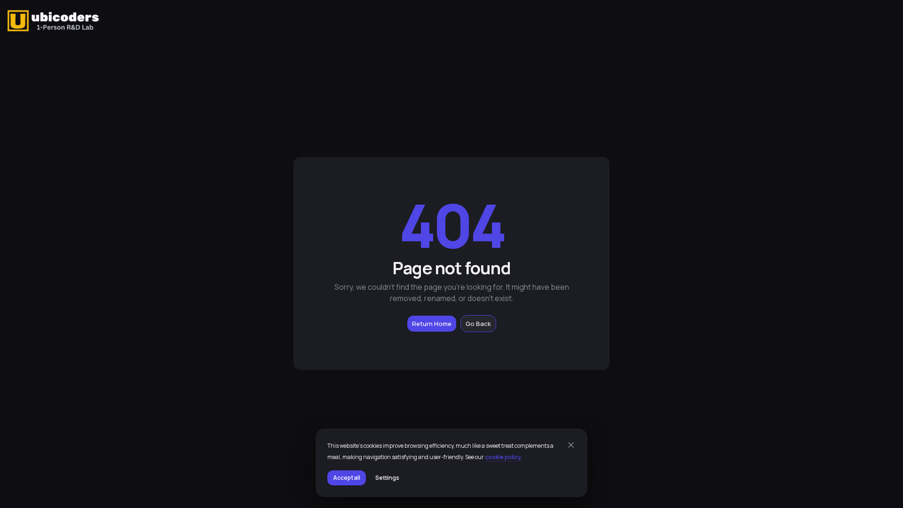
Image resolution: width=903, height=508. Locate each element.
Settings (387, 478)
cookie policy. (503, 457)
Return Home (432, 323)
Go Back (478, 323)
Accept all (346, 478)
